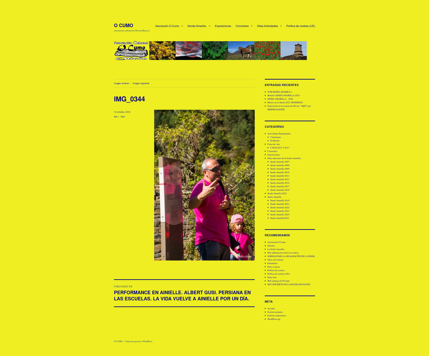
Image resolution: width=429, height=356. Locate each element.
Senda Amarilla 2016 (279, 182)
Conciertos (242, 26)
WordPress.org (273, 318)
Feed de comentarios (276, 315)
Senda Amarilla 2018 (279, 189)
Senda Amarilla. (197, 26)
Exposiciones (223, 26)
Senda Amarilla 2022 (277, 193)
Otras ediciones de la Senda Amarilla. (284, 158)
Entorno (271, 245)
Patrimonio (272, 263)
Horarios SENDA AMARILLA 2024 (283, 95)
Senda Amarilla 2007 (279, 161)
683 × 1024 (119, 116)
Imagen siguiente (141, 83)
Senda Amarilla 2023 (279, 210)
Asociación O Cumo (167, 26)
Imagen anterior (121, 83)
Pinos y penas (273, 266)
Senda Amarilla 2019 (279, 200)
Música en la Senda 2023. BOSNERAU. (285, 102)
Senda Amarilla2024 (279, 217)
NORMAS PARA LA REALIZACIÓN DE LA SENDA (291, 256)
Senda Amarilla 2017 (279, 186)
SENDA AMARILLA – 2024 (280, 98)
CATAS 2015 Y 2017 (279, 147)
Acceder (271, 308)
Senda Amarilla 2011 (279, 175)
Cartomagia (275, 137)
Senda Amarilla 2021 (279, 203)
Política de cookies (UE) (300, 26)
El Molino (275, 140)
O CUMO (123, 25)
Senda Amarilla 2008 (279, 165)
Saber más (272, 277)
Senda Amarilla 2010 (279, 172)
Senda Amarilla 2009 (279, 168)
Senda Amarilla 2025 (279, 214)
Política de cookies (276, 270)
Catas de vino (273, 144)
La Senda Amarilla (275, 249)
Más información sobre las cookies (283, 252)
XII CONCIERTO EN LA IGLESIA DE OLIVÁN (288, 284)
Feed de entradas (275, 311)
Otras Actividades (267, 26)
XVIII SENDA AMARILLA (279, 91)
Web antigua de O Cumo (278, 280)
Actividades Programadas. (279, 133)
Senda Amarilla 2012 (279, 179)
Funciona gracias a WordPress (139, 341)
